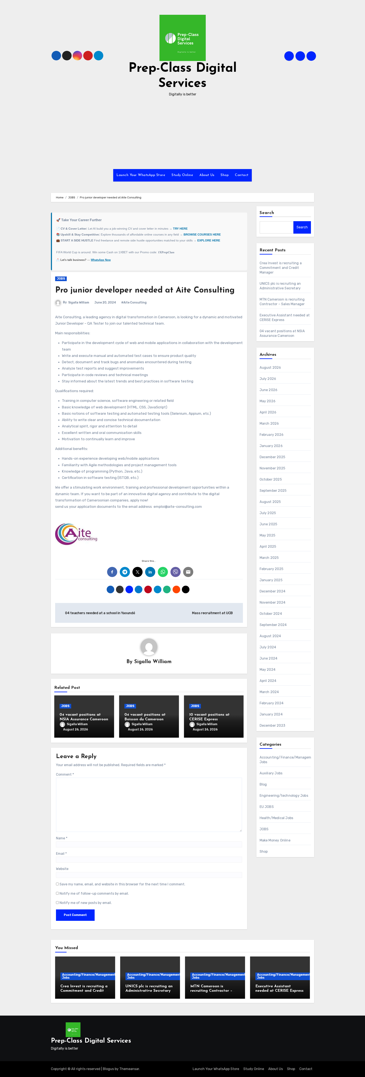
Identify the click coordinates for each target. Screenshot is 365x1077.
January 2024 (271, 714)
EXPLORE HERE (208, 240)
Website (62, 869)
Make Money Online (275, 840)
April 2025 (268, 547)
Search (267, 213)
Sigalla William (78, 302)
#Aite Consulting (134, 302)
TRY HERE (180, 228)
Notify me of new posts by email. (86, 903)
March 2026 (269, 423)
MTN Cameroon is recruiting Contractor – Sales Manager (211, 991)
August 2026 (270, 368)
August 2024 (270, 636)
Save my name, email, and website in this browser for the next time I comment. (122, 884)
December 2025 (272, 457)
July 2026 (268, 379)
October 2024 (271, 614)
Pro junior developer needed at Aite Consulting (145, 290)
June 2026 (269, 390)
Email (61, 854)
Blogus (108, 1069)
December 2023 (272, 725)
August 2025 (270, 502)
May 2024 (268, 670)
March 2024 (269, 692)
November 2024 (273, 602)
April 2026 (268, 412)
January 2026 (271, 446)
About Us (206, 175)
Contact (242, 175)
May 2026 (268, 401)
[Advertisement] (182, 133)
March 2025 (269, 558)
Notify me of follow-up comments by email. (94, 893)
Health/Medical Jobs (276, 818)
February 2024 (272, 703)
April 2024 (268, 681)
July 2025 (268, 513)
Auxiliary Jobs (271, 773)
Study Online (182, 175)
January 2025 (271, 580)
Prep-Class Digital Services (91, 1041)
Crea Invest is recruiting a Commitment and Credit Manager (281, 267)
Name (61, 838)
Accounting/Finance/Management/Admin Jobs (94, 976)
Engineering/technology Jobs (284, 796)
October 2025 (271, 479)
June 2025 (268, 524)
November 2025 (272, 468)
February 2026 (272, 435)
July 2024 (268, 647)
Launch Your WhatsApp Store (140, 175)
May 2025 (267, 535)
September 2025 (273, 491)
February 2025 (271, 569)
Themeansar (129, 1069)
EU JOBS (267, 807)
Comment (65, 774)
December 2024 (273, 591)
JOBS (61, 278)
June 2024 (269, 658)
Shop (225, 175)
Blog (263, 784)
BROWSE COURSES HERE (202, 234)
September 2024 (273, 625)
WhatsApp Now (101, 259)
